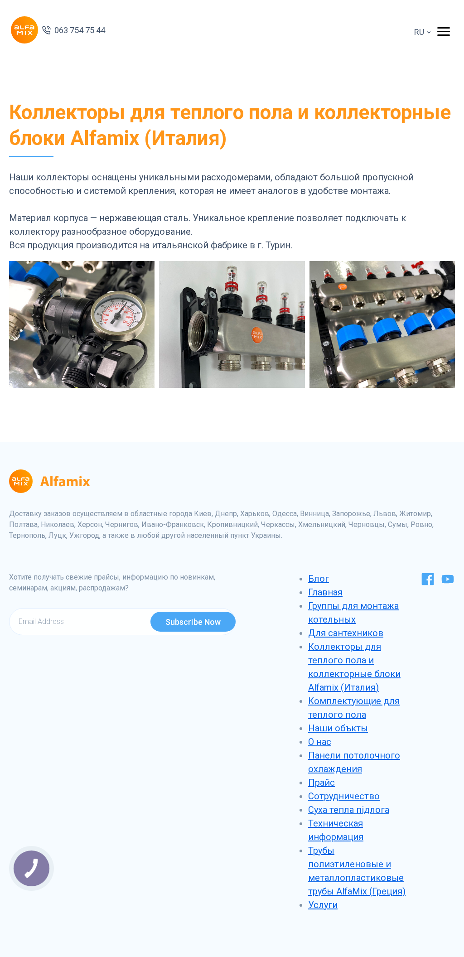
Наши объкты (338, 728)
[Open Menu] (443, 30)
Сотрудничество (344, 796)
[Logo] (24, 30)
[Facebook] (427, 583)
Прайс (321, 782)
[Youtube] (447, 583)
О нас (319, 741)
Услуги (323, 904)
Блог (318, 578)
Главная (325, 592)
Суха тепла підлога (348, 809)
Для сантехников (345, 633)
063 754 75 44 (79, 30)
